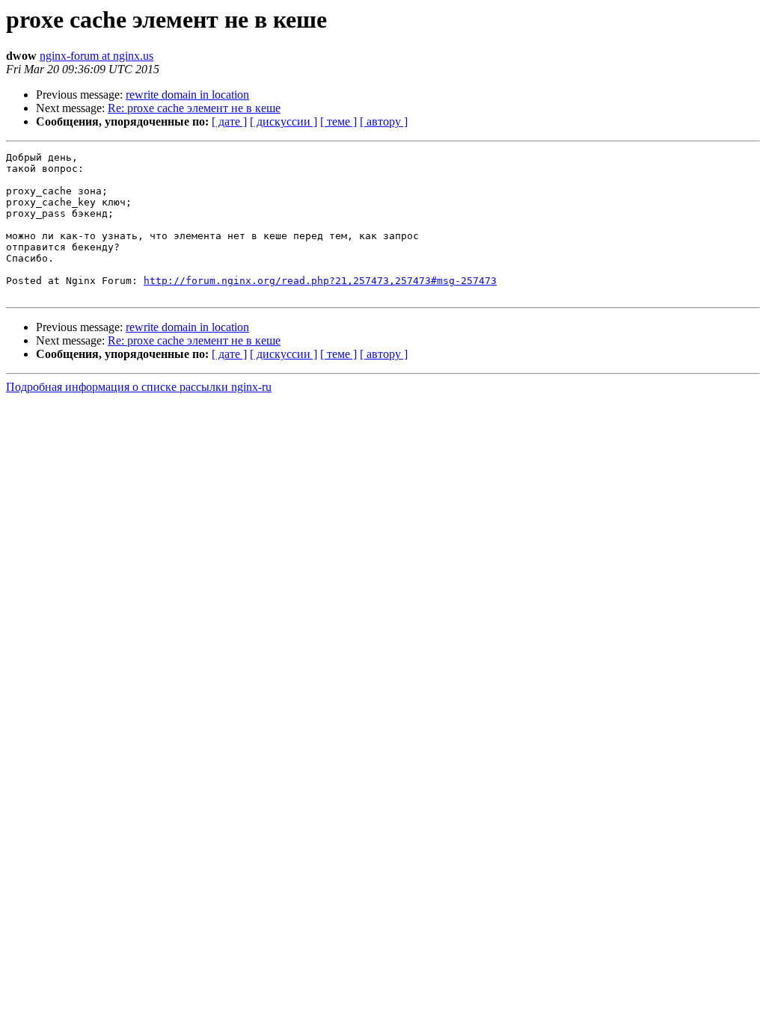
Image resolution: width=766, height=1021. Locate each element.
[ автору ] (384, 121)
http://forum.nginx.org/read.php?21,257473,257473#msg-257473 (320, 280)
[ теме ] (338, 121)
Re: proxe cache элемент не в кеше (194, 108)
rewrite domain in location (187, 94)
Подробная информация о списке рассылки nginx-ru (139, 386)
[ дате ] (229, 121)
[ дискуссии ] (283, 121)
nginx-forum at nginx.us (96, 55)
